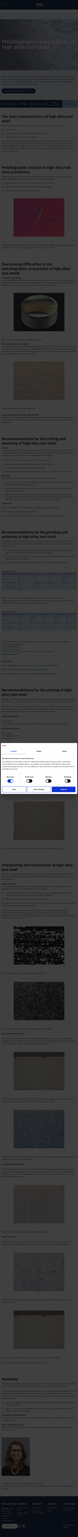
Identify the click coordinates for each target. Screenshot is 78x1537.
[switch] (29, 781)
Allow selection (39, 789)
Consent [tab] (13, 751)
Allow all (64, 789)
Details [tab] (39, 751)
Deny (14, 789)
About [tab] (64, 751)
